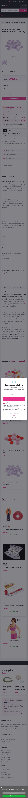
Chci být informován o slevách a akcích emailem (13, 403)
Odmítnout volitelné (14, 793)
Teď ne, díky (14, 417)
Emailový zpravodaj (7, 403)
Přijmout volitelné (14, 795)
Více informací (14, 790)
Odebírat (14, 399)
